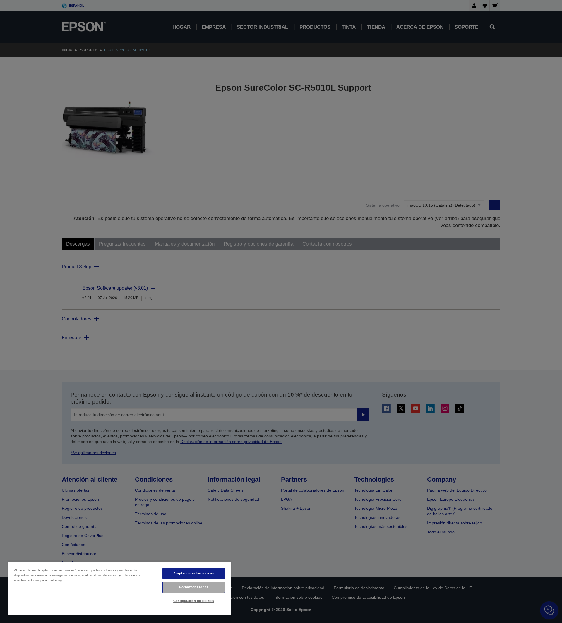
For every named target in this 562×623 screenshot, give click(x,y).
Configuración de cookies (193, 601)
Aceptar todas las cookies (193, 573)
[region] (119, 588)
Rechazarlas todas (193, 587)
